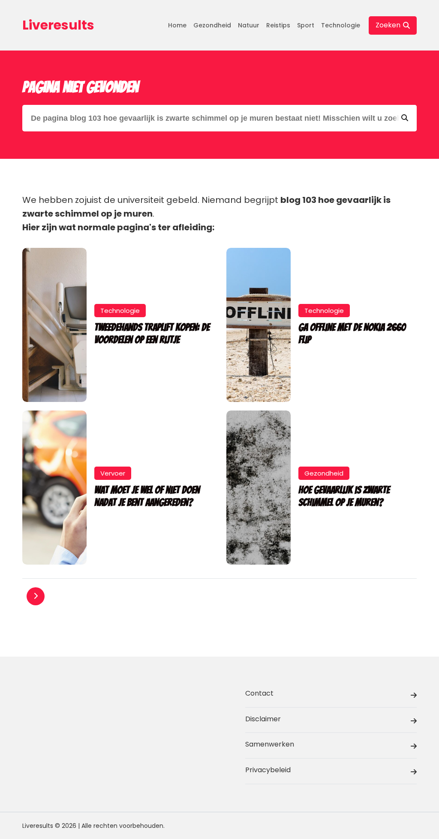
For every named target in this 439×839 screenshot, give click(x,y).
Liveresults (58, 25)
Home (177, 25)
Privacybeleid (268, 770)
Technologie (340, 25)
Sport (305, 25)
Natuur (248, 25)
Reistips (278, 25)
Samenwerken (269, 744)
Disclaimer (263, 719)
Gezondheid (212, 25)
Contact (259, 693)
